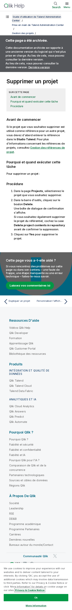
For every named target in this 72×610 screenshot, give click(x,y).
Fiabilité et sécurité (21, 444)
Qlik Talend (16, 380)
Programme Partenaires (24, 529)
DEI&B (13, 518)
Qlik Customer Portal (22, 348)
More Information (36, 605)
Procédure (17, 106)
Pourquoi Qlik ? (18, 439)
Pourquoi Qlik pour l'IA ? (24, 460)
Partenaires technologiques (26, 475)
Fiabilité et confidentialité (25, 449)
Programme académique (25, 524)
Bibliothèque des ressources (27, 353)
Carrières (15, 534)
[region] (36, 586)
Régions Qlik (17, 485)
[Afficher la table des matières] (7, 16)
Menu (67, 7)
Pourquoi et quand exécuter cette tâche (34, 101)
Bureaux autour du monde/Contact (31, 544)
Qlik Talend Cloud (20, 385)
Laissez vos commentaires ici (30, 285)
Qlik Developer (18, 332)
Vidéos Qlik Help (19, 327)
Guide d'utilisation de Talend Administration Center (36, 18)
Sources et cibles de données (28, 480)
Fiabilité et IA (17, 455)
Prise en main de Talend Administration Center (38, 24)
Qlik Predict (16, 416)
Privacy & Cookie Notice (29, 590)
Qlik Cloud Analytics (21, 406)
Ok (36, 597)
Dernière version (39, 67)
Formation (15, 338)
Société (14, 503)
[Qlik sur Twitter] (55, 556)
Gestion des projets (23, 33)
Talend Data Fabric (21, 391)
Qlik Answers (17, 411)
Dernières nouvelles (22, 539)
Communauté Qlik (35, 556)
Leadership (16, 508)
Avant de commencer (23, 96)
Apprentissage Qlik (21, 343)
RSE (11, 513)
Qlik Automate (18, 421)
